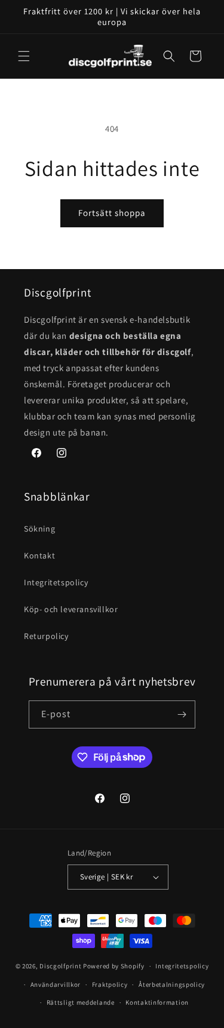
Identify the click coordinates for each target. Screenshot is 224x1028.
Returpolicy (46, 636)
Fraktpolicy (110, 984)
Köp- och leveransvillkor (71, 609)
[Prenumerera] (181, 714)
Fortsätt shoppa (112, 212)
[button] (24, 56)
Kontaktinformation (157, 1002)
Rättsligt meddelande (81, 1002)
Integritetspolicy (56, 582)
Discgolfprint (60, 966)
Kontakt (39, 555)
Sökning (39, 528)
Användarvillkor (55, 984)
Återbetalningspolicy (172, 984)
